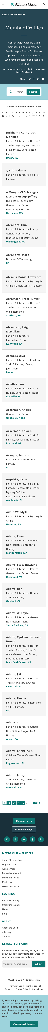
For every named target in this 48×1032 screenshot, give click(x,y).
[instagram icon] (7, 839)
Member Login (24, 821)
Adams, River (15, 536)
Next (36, 802)
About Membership (12, 860)
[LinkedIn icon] (41, 839)
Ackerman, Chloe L (19, 431)
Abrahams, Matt (17, 255)
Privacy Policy (22, 989)
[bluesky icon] (24, 839)
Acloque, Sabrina (17, 455)
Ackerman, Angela (18, 410)
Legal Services (9, 864)
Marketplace (8, 882)
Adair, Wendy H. (17, 512)
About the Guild (10, 927)
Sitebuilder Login (24, 829)
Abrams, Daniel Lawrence (23, 277)
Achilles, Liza (15, 384)
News (5, 909)
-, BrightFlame (16, 170)
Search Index (37, 989)
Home (4, 14)
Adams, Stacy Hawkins (21, 564)
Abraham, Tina (16, 225)
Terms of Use (16, 986)
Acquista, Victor (17, 479)
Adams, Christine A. (19, 751)
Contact (6, 936)
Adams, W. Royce (17, 613)
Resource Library (10, 900)
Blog (4, 913)
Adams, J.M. (14, 674)
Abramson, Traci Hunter (23, 299)
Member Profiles (10, 877)
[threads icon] (15, 839)
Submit (33, 91)
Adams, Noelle (16, 698)
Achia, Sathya (15, 355)
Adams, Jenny (15, 775)
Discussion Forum (11, 886)
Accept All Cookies (25, 1024)
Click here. (26, 72)
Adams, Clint (15, 722)
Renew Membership (12, 873)
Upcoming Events (11, 904)
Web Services (8, 868)
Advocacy (6, 932)
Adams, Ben (14, 589)
